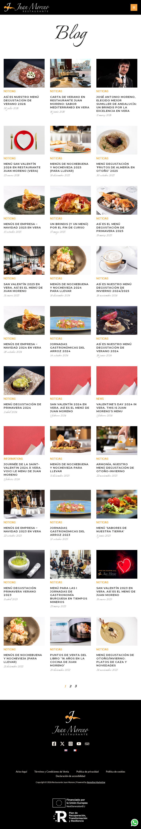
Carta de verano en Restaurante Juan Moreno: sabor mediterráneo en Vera (69, 102)
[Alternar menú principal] (134, 7)
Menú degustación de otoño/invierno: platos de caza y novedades (115, 660)
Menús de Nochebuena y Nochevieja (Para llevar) (23, 658)
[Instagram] (70, 743)
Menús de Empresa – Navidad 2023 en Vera (22, 529)
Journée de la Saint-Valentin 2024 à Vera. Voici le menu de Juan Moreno (22, 469)
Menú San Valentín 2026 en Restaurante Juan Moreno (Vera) (22, 167)
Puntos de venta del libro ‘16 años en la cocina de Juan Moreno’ (68, 660)
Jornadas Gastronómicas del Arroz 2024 (67, 347)
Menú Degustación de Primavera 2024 (22, 406)
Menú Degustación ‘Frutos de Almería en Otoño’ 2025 (115, 167)
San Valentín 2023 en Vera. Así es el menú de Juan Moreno (115, 591)
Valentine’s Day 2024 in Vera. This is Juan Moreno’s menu (116, 408)
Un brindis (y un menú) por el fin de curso (69, 225)
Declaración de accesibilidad (70, 776)
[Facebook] (54, 743)
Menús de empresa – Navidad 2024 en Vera (22, 345)
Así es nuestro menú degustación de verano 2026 (21, 100)
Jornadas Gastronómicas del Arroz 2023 (67, 531)
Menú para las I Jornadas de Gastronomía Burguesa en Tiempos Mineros (68, 595)
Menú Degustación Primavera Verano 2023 (20, 591)
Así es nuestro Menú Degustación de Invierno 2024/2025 (114, 288)
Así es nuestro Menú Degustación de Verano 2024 (114, 347)
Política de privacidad (87, 771)
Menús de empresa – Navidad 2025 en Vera (22, 225)
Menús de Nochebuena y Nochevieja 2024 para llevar (69, 288)
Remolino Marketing (96, 782)
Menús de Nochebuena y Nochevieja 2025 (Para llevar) (69, 167)
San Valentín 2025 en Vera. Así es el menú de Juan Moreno (23, 288)
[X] (62, 743)
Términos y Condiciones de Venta (51, 771)
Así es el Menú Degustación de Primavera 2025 (110, 227)
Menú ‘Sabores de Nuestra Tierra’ (111, 529)
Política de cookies (115, 771)
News (100, 398)
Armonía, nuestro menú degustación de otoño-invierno (115, 468)
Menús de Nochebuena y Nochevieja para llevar (69, 468)
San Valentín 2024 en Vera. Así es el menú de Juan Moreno (69, 408)
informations (13, 458)
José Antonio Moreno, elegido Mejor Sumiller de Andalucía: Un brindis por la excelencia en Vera (116, 104)
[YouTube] (79, 743)
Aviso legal (21, 771)
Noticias (10, 91)
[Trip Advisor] (87, 743)
